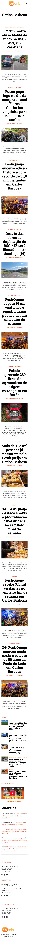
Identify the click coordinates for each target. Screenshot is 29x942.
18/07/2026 (20, 257)
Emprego (11, 745)
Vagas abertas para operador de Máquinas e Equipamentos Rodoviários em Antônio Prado (18, 750)
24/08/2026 (20, 50)
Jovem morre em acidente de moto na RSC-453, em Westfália (14, 39)
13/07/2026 (19, 327)
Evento (18, 160)
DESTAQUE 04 (20, 27)
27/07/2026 (19, 192)
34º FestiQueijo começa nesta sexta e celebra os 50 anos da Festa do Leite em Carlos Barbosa (14, 659)
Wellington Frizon (11, 398)
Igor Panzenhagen (11, 50)
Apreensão (10, 366)
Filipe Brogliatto (11, 465)
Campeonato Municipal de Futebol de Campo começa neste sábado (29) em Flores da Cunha (18, 726)
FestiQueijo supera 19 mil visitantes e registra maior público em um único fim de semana (14, 311)
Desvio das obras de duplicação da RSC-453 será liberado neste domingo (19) (14, 243)
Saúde (10, 733)
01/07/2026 (20, 536)
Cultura (10, 295)
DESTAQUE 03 (11, 87)
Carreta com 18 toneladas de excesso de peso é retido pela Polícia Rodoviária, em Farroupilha (14, 831)
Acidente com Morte (10, 27)
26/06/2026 (19, 675)
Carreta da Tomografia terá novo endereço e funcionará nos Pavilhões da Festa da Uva (18, 738)
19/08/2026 (19, 123)
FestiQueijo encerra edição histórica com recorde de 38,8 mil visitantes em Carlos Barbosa (14, 176)
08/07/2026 (20, 398)
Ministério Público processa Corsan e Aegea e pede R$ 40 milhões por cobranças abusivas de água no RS (14, 849)
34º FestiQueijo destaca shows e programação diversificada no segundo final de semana (14, 521)
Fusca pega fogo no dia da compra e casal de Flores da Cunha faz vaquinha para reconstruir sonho (14, 105)
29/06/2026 (19, 604)
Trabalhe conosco (9, 936)
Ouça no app (5, 934)
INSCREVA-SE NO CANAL (15, 801)
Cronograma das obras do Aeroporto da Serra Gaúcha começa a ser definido (14, 840)
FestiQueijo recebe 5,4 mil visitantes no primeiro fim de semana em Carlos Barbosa (14, 590)
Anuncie (14, 934)
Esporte (11, 720)
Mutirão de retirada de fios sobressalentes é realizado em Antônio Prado (14, 816)
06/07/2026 (19, 465)
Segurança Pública (22, 757)
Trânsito (18, 229)
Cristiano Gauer (11, 123)
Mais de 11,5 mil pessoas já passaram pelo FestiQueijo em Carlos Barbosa (14, 453)
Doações (18, 87)
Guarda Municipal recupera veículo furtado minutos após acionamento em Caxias (17, 762)
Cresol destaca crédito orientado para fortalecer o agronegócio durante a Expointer (18, 774)
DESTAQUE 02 (18, 366)
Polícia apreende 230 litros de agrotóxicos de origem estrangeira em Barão (14, 382)
